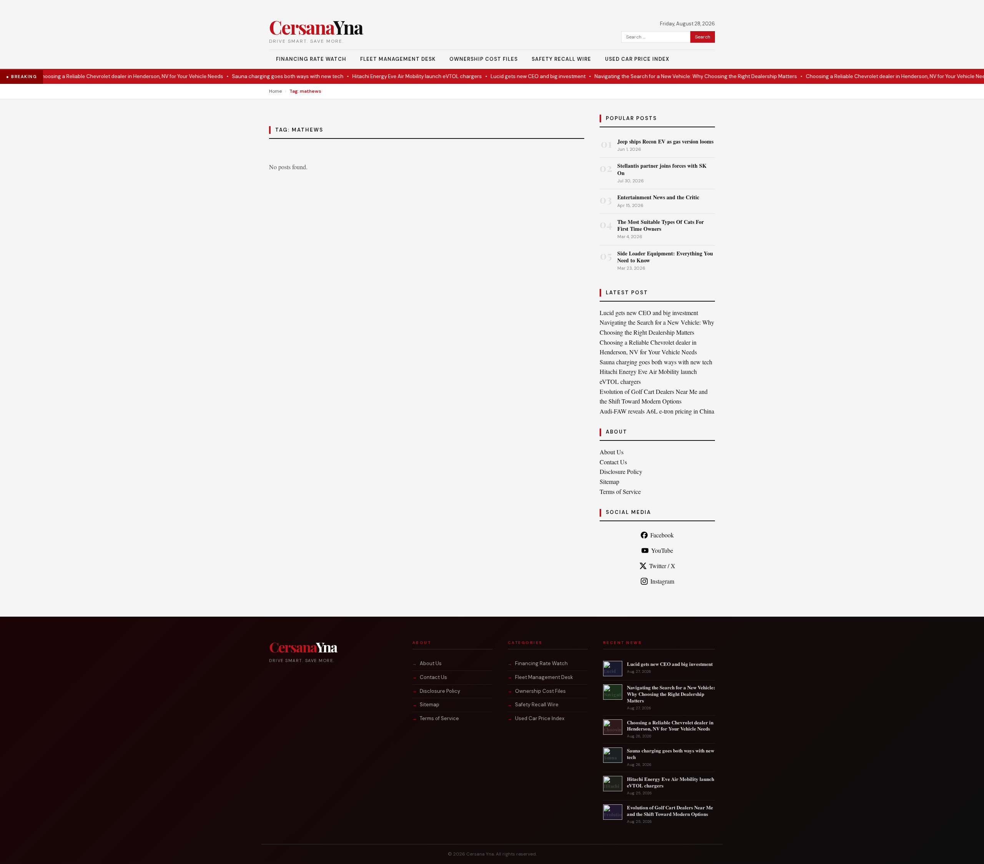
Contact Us (613, 462)
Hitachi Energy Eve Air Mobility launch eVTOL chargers (398, 76)
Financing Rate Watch (311, 59)
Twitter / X (662, 566)
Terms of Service (620, 491)
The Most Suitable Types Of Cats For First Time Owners (660, 225)
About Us (611, 452)
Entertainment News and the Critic (658, 197)
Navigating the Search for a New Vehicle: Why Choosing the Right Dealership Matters (676, 76)
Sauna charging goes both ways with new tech (268, 76)
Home (275, 91)
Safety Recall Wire (561, 59)
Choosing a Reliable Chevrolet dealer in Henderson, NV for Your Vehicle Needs (111, 76)
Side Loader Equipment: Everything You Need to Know (665, 256)
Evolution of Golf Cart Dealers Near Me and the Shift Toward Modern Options (670, 810)
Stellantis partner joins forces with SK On (661, 169)
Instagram (662, 581)
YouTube (662, 550)
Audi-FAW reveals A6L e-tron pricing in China (657, 411)
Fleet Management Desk (397, 59)
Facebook (662, 535)
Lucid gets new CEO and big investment (519, 76)
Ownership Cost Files (483, 59)
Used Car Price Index (637, 59)
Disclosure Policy (621, 471)
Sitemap (609, 481)
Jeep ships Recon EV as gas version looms (665, 141)
